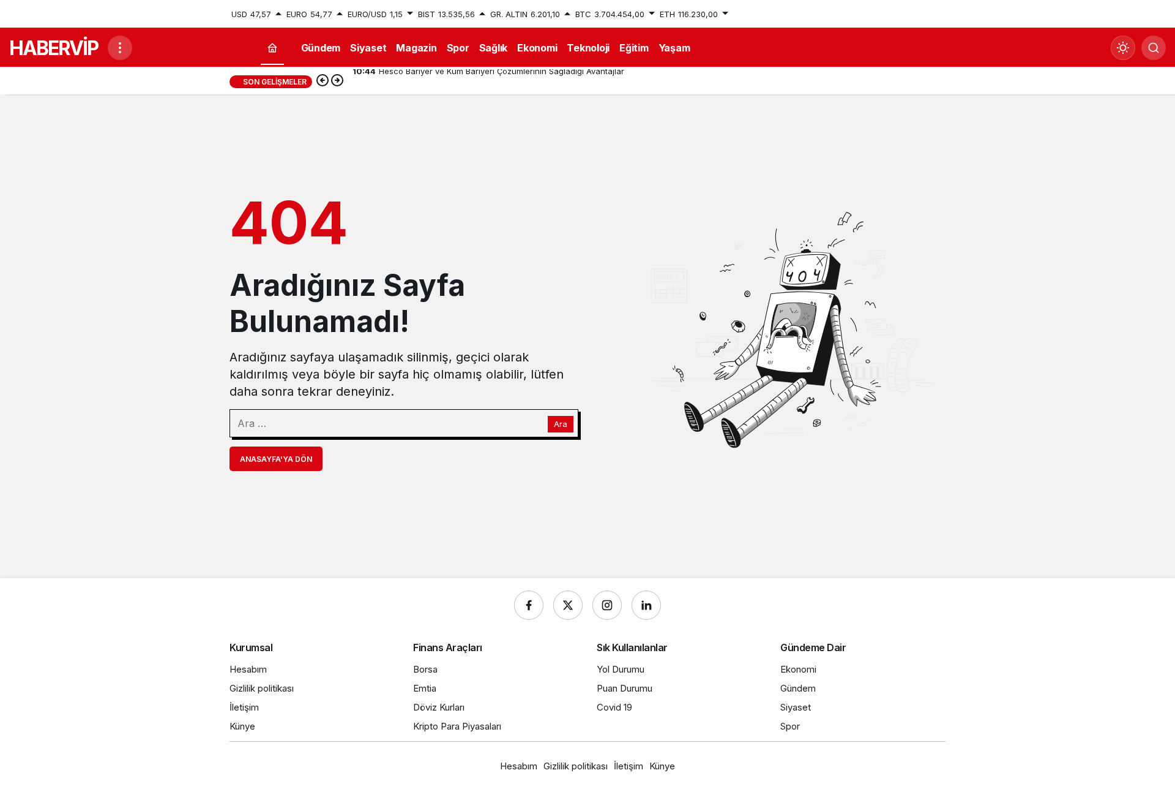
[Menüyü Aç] (120, 48)
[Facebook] (528, 605)
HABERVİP (53, 48)
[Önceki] (322, 81)
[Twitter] (568, 605)
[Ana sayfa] (272, 48)
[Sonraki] (337, 81)
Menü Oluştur (920, 14)
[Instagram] (607, 605)
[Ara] (1153, 48)
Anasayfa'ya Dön (276, 459)
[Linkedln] (646, 605)
